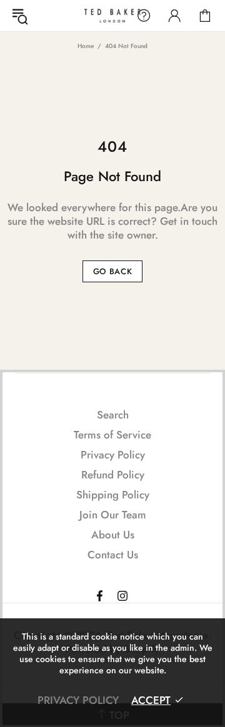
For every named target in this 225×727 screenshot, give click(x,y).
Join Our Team (112, 515)
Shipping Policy (112, 495)
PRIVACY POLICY (78, 700)
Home (86, 46)
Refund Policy (112, 475)
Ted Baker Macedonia (112, 15)
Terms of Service (112, 435)
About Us (112, 535)
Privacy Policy (113, 455)
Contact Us (113, 554)
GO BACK (112, 271)
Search (113, 415)
